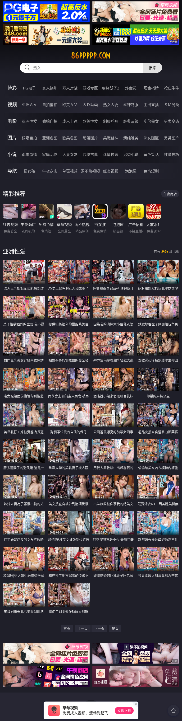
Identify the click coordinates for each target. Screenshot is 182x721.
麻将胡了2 (110, 88)
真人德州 (49, 88)
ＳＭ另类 (171, 104)
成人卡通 (69, 121)
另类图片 (171, 137)
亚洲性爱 (29, 121)
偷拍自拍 (49, 121)
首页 (67, 628)
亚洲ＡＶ (29, 104)
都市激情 (29, 154)
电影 (12, 121)
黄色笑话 (151, 154)
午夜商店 (49, 171)
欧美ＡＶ (69, 104)
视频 (12, 104)
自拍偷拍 (49, 104)
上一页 (83, 628)
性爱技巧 (171, 154)
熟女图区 (151, 137)
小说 (12, 154)
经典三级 (130, 121)
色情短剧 (151, 171)
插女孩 (29, 171)
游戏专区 (90, 88)
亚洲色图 (49, 137)
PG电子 (29, 88)
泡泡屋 (130, 171)
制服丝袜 (110, 121)
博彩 (12, 88)
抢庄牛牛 (171, 88)
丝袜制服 (130, 104)
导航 (12, 171)
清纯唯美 (130, 137)
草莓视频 (69, 171)
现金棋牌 (151, 88)
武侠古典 (90, 154)
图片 (12, 138)
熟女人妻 (110, 104)
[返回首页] (173, 710)
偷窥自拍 (29, 137)
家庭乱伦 (49, 154)
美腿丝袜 (110, 137)
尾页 (115, 628)
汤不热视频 (90, 171)
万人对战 (69, 88)
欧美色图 (69, 137)
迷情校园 (110, 154)
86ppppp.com (91, 55)
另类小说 (130, 154)
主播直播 (151, 104)
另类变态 (171, 121)
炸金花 (130, 88)
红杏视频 (110, 171)
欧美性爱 (90, 121)
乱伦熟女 (151, 121)
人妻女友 (69, 154)
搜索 (152, 67)
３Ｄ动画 (90, 104)
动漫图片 (90, 137)
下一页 (99, 628)
